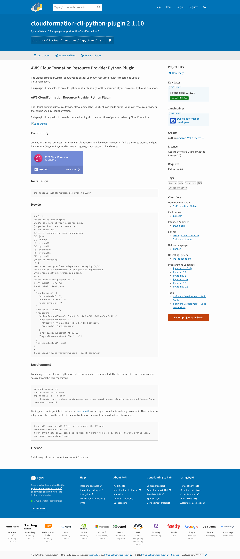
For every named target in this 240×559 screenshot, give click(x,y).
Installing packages (89, 486)
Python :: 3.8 (179, 272)
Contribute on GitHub (157, 490)
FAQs (82, 503)
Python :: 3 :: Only (182, 268)
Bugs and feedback (156, 486)
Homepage (178, 73)
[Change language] (204, 7)
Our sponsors (120, 503)
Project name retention (91, 498)
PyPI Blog (118, 486)
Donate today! (38, 508)
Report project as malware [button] (188, 317)
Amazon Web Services (189, 138)
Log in (180, 7)
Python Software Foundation (45, 488)
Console (177, 216)
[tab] (42, 55)
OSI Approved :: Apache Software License (186, 237)
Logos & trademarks (123, 498)
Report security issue (190, 490)
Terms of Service (188, 486)
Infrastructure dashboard (125, 490)
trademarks (93, 554)
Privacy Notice (187, 498)
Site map (175, 554)
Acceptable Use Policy (191, 503)
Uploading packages (90, 490)
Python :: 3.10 (180, 279)
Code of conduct (188, 494)
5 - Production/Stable (185, 206)
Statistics (118, 494)
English (177, 249)
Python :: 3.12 (180, 286)
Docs (168, 7)
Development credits (157, 503)
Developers (179, 226)
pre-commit (82, 411)
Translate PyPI (154, 494)
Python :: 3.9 (179, 276)
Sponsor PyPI (153, 498)
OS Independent (182, 259)
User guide (85, 494)
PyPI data (175, 87)
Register (193, 7)
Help (158, 7)
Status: (47, 501)
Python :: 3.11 (180, 283)
